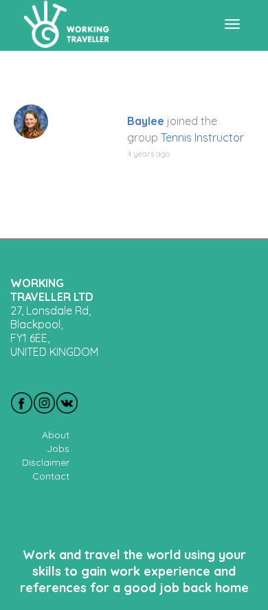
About (55, 435)
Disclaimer (45, 462)
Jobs (58, 448)
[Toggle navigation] (232, 24)
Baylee (145, 121)
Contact (50, 476)
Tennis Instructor (202, 137)
